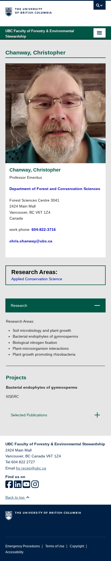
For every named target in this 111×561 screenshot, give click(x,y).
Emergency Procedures (22, 546)
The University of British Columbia (40, 11)
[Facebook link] (9, 486)
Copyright (77, 546)
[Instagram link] (35, 486)
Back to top (15, 497)
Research (54, 307)
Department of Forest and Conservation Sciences (54, 189)
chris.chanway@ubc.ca (30, 241)
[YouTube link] (26, 486)
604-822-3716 (44, 229)
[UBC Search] (99, 7)
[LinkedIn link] (18, 486)
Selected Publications (54, 417)
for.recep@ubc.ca (31, 468)
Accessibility (14, 552)
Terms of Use (54, 546)
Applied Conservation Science (36, 279)
